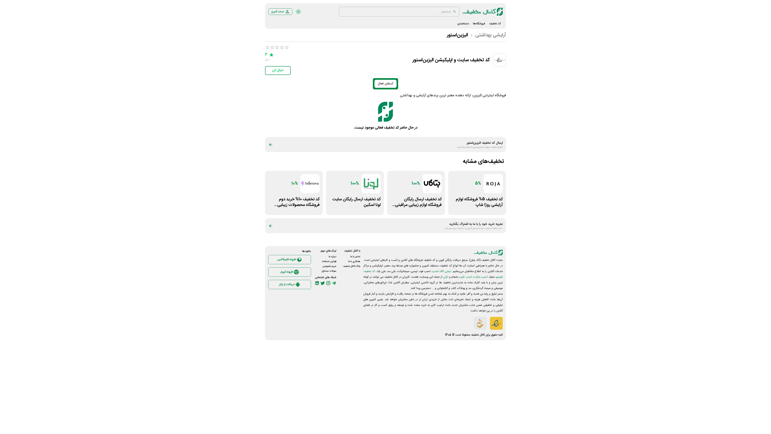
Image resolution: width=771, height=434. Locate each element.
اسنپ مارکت (481, 277)
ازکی (445, 277)
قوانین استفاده (329, 261)
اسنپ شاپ (466, 277)
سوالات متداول (328, 271)
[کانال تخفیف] (483, 11)
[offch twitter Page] (322, 283)
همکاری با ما (354, 261)
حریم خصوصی (329, 266)
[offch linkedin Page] (317, 283)
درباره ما (332, 257)
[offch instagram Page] (328, 283)
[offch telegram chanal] (333, 283)
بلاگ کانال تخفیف (351, 266)
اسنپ (435, 271)
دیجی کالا (445, 271)
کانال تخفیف (478, 335)
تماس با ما (355, 257)
